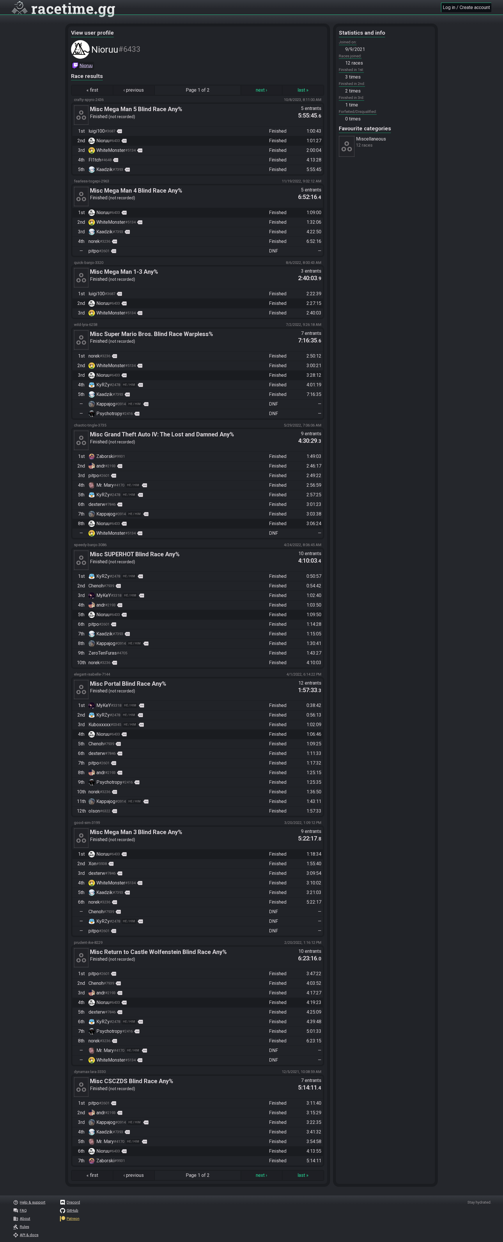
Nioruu (86, 65)
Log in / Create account (466, 7)
